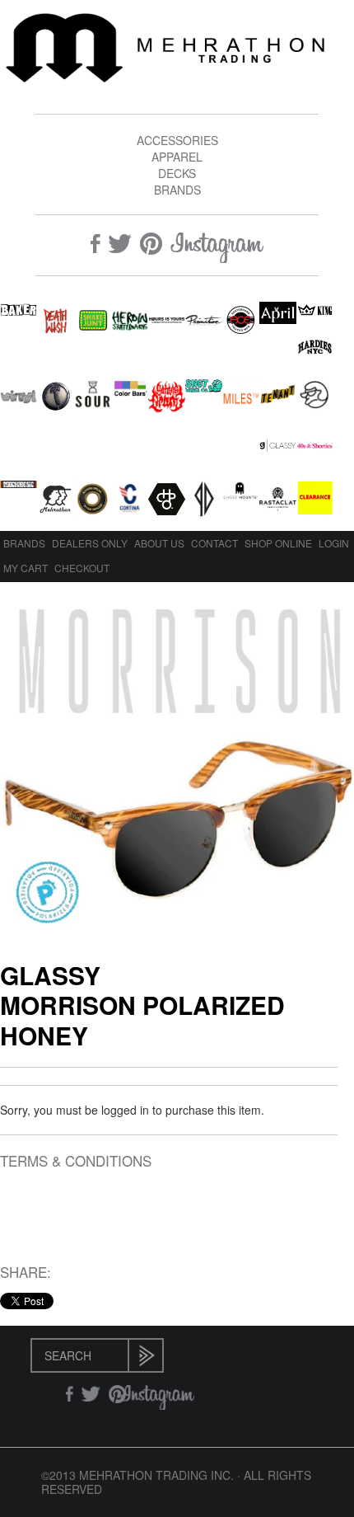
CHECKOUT (81, 568)
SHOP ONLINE (278, 543)
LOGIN (334, 543)
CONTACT (214, 543)
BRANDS (177, 189)
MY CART (25, 568)
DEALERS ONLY (90, 543)
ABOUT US (159, 543)
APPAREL (177, 156)
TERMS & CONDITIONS (75, 1161)
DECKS (177, 173)
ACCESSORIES (177, 140)
